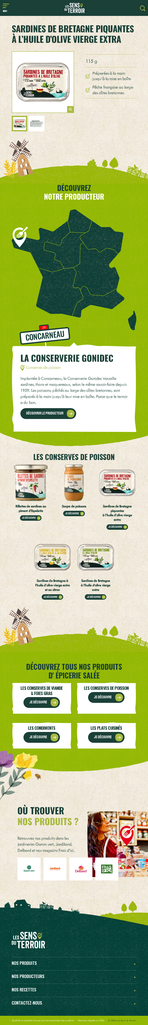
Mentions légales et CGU (91, 1020)
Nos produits (24, 963)
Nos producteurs (28, 976)
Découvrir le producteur (45, 413)
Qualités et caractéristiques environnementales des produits (43, 1020)
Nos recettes (24, 990)
